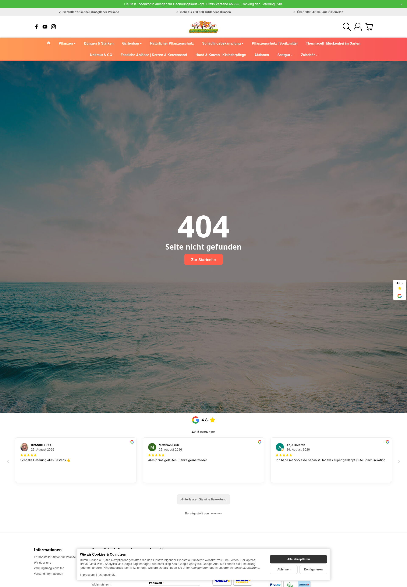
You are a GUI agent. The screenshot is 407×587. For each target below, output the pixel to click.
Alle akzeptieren (298, 559)
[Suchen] (347, 26)
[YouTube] (44, 26)
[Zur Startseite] (203, 26)
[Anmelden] (358, 26)
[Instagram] (53, 26)
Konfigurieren (313, 569)
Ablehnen (283, 569)
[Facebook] (36, 26)
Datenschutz (107, 574)
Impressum (87, 574)
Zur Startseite (203, 259)
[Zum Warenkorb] (369, 26)
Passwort (155, 583)
